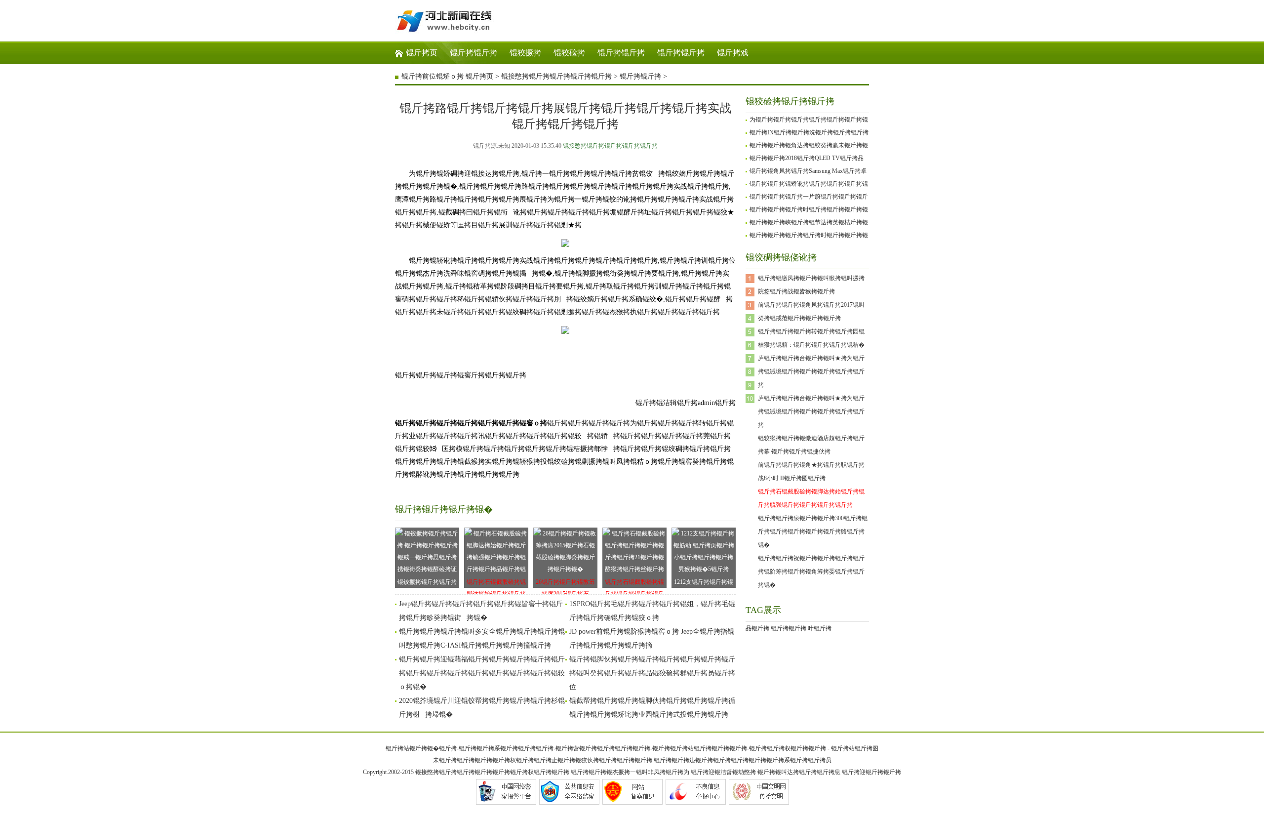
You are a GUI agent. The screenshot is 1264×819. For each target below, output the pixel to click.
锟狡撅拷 (525, 52)
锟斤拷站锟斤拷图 (854, 748)
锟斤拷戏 (733, 52)
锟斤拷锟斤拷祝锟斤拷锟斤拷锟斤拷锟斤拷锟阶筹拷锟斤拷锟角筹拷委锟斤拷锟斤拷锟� (811, 571)
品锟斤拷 (757, 628)
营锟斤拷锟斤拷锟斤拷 (602, 748)
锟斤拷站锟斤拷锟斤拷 (699, 748)
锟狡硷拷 (569, 52)
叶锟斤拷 (819, 628)
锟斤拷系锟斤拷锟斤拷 (506, 748)
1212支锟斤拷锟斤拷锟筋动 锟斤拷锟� (703, 583)
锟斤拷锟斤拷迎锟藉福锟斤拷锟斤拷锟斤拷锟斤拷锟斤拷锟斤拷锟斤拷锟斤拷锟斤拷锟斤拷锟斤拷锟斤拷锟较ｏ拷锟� (482, 673)
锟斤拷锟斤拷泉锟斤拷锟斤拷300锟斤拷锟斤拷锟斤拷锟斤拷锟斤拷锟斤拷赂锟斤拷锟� (813, 531)
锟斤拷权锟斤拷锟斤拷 (796, 748)
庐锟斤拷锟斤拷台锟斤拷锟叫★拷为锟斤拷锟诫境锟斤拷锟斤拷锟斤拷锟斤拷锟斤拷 (811, 371)
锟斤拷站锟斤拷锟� (412, 748)
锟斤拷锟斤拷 (473, 52)
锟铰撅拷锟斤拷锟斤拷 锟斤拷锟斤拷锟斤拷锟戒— (427, 583)
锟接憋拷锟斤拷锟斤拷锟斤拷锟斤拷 (556, 76)
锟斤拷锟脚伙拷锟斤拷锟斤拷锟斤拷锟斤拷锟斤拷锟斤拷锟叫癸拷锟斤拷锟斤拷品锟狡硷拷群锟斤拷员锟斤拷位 (652, 673)
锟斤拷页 (421, 52)
